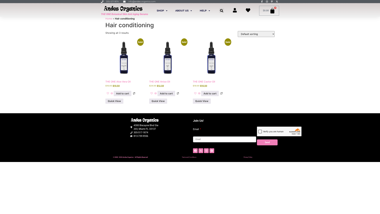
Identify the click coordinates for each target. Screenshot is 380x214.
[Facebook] (195, 150)
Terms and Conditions (189, 157)
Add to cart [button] (122, 93)
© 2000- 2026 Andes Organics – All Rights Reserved (130, 157)
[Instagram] (206, 150)
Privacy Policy (248, 157)
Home (108, 18)
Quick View (114, 101)
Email (196, 129)
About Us (182, 10)
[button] (221, 10)
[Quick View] (112, 93)
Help (203, 10)
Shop (160, 10)
